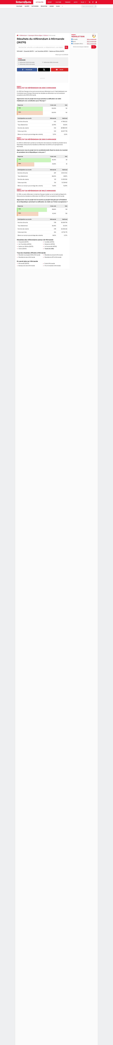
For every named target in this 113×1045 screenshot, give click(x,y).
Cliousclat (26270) (29, 51)
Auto (75, 2)
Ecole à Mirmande (50, 263)
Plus (82, 2)
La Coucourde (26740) (51, 246)
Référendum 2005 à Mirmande (27, 62)
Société (27, 6)
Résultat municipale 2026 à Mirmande (29, 255)
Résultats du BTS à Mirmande (53, 257)
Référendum (23, 35)
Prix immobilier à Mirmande (53, 265)
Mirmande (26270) (23, 263)
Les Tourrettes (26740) (41, 51)
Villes (58, 6)
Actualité (75, 39)
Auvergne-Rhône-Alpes (35, 35)
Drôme (46, 35)
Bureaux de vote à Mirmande (26, 265)
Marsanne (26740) (50, 244)
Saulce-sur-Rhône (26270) (56, 51)
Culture (58, 2)
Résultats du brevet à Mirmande (54, 255)
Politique (19, 6)
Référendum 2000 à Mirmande (27, 64)
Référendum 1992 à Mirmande (51, 62)
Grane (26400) (22, 248)
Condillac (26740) (49, 242)
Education (44, 6)
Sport (50, 2)
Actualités (39, 2)
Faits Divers (35, 6)
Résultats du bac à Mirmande (26, 257)
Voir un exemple (91, 39)
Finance (67, 2)
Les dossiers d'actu (77, 43)
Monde (52, 6)
